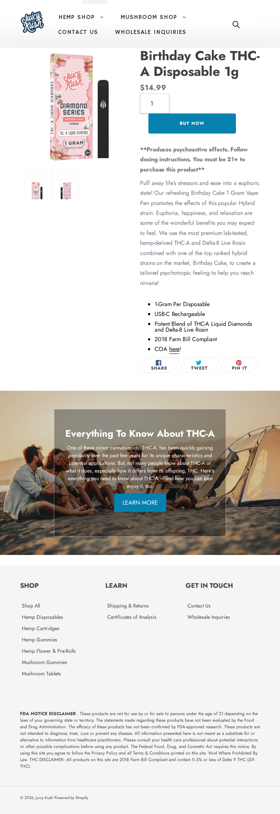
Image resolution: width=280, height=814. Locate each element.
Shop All (31, 605)
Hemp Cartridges (40, 628)
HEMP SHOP (84, 17)
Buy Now (192, 123)
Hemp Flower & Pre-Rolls (49, 651)
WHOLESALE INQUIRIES (150, 32)
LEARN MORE (140, 502)
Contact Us (199, 605)
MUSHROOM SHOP (157, 17)
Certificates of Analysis (131, 617)
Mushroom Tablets (41, 673)
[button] (37, 192)
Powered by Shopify (71, 798)
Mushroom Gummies (44, 662)
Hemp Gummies (39, 639)
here (174, 349)
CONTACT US (78, 32)
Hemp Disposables (42, 617)
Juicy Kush (44, 798)
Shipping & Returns (128, 605)
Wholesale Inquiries (208, 617)
